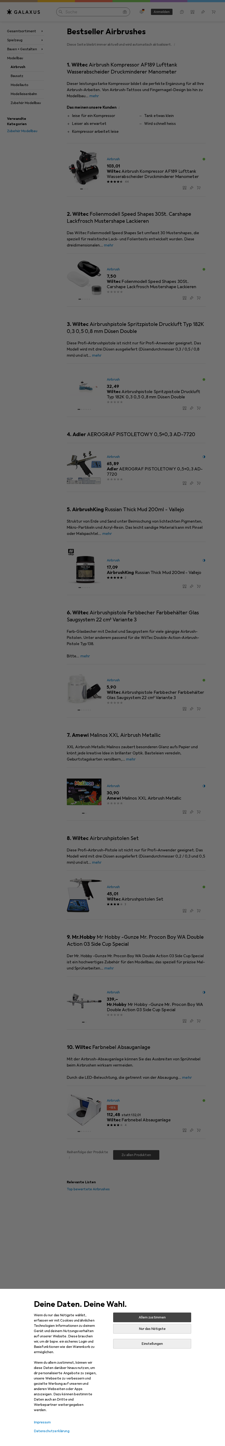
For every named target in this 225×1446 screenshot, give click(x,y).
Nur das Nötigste (152, 1329)
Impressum (42, 1422)
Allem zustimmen (152, 1317)
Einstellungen (152, 1344)
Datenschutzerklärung (51, 1431)
